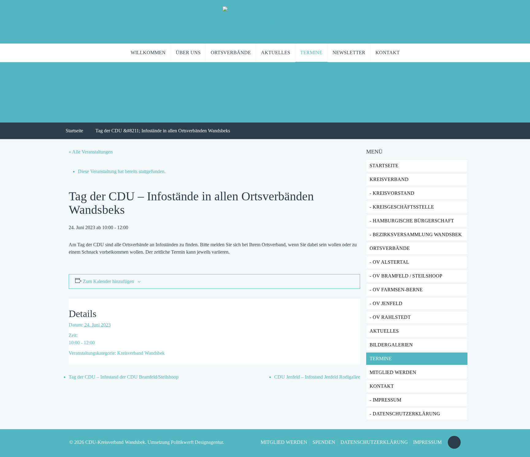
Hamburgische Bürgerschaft (413, 220)
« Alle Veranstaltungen (91, 151)
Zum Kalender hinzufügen (108, 281)
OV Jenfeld (387, 303)
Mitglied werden (393, 372)
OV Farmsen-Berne (398, 289)
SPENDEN (324, 442)
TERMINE (381, 358)
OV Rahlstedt (392, 317)
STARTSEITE (384, 165)
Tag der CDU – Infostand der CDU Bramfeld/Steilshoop (124, 377)
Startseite (74, 130)
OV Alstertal (391, 262)
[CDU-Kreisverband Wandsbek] (265, 21)
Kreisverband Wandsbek (141, 353)
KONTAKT (382, 386)
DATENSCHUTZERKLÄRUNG (406, 413)
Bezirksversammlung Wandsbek (417, 234)
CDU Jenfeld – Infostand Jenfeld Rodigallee (317, 377)
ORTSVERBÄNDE (390, 248)
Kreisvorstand (393, 193)
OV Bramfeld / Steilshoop (407, 275)
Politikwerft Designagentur (197, 442)
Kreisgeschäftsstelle (403, 207)
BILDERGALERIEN (391, 344)
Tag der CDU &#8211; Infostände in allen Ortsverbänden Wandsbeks (162, 130)
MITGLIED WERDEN (284, 442)
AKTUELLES (384, 331)
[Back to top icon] (454, 442)
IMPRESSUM (387, 399)
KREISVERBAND (389, 179)
